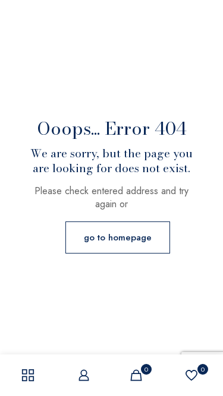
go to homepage (118, 237)
